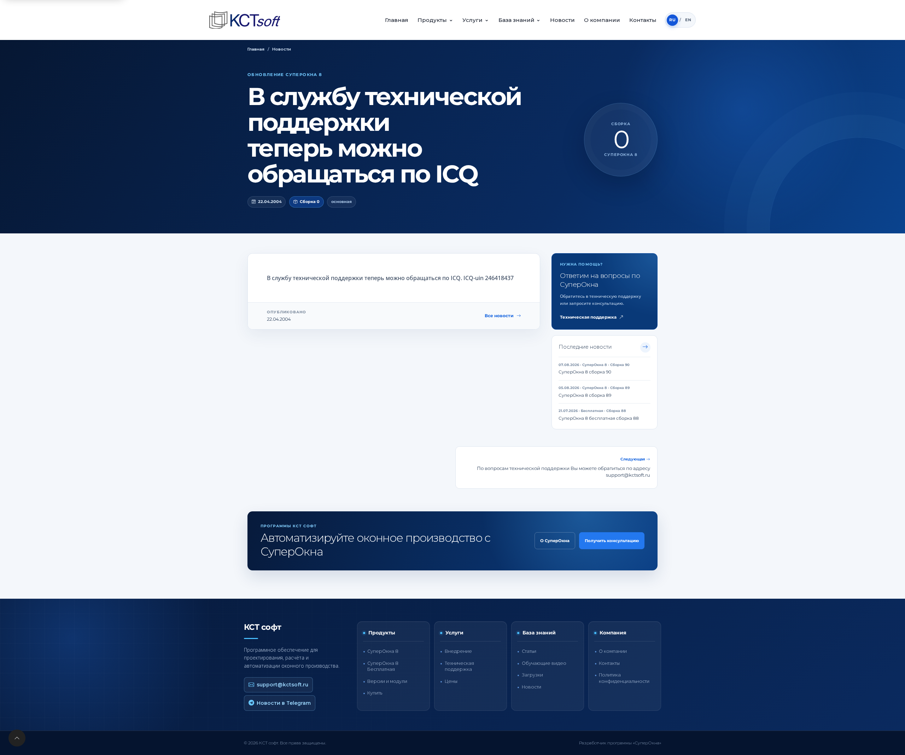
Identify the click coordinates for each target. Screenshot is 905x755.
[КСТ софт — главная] (246, 20)
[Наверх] (16, 738)
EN (688, 19)
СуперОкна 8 (382, 651)
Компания (613, 632)
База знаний (519, 19)
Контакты (642, 20)
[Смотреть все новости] (645, 347)
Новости (562, 20)
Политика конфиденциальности (624, 678)
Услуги (475, 19)
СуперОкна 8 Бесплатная (382, 666)
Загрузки (532, 675)
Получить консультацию (612, 540)
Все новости (499, 315)
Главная (396, 20)
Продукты (435, 19)
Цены (451, 681)
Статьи (529, 651)
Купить (374, 693)
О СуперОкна (555, 540)
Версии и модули (387, 681)
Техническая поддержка (588, 317)
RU (672, 19)
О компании (602, 20)
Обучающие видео (544, 663)
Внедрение (458, 651)
